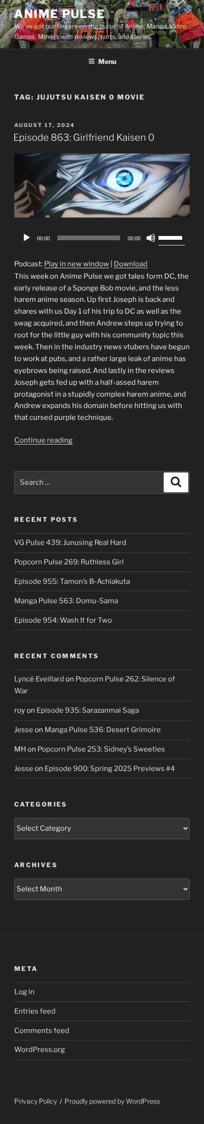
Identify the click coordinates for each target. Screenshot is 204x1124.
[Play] (26, 238)
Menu (107, 61)
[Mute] (151, 238)
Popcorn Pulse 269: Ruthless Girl (69, 562)
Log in (24, 992)
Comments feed (41, 1030)
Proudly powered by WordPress (112, 1101)
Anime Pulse (59, 14)
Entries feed (35, 1011)
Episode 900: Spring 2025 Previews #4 (110, 768)
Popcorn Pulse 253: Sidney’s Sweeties (101, 749)
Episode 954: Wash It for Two (63, 620)
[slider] (171, 236)
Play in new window (76, 264)
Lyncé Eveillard (39, 679)
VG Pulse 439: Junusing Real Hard (70, 542)
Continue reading (43, 440)
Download (131, 264)
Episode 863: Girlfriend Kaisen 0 (84, 137)
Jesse (23, 729)
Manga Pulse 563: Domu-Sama (66, 601)
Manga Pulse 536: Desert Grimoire (103, 729)
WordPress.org (39, 1049)
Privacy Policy (35, 1101)
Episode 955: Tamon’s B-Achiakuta (72, 581)
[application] (102, 237)
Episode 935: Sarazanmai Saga (88, 710)
